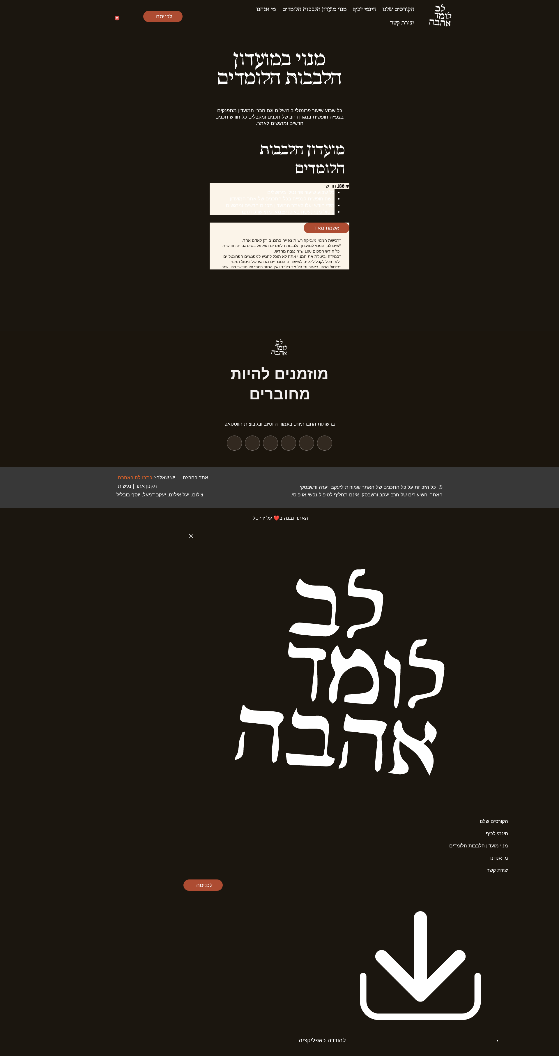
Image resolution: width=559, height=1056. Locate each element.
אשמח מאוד (326, 228)
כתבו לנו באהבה (135, 477)
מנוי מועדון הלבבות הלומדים (314, 9)
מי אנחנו (266, 9)
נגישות (123, 486)
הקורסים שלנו (398, 9)
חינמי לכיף (364, 9)
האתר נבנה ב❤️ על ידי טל (280, 518)
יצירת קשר (402, 23)
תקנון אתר (146, 486)
